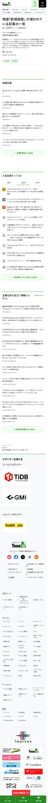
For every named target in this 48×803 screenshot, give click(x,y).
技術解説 (22, 712)
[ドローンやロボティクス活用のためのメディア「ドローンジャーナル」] (11, 786)
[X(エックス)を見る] (23, 557)
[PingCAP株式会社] (16, 476)
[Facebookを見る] (16, 557)
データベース (23, 636)
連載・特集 (5, 10)
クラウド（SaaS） (21, 646)
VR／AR (6, 655)
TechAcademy (8, 720)
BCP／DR (37, 661)
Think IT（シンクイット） (10, 4)
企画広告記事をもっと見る (25, 429)
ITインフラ (15, 10)
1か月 (37, 183)
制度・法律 (37, 676)
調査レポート (8, 695)
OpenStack (28, 12)
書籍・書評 (37, 712)
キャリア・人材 (23, 671)
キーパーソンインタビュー (38, 689)
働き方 (36, 666)
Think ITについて (9, 608)
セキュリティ (22, 666)
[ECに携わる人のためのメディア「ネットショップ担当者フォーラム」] (34, 772)
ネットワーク (34, 10)
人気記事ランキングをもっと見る (25, 277)
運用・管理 (37, 655)
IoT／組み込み (8, 631)
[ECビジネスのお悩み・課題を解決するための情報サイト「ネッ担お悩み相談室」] (21, 793)
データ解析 (37, 646)
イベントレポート (39, 12)
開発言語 (7, 641)
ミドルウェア (7, 636)
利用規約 (30, 569)
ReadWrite (22, 720)
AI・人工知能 (6, 12)
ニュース (6, 712)
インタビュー (8, 716)
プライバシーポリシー (15, 572)
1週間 (23, 183)
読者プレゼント (38, 600)
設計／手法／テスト (38, 636)
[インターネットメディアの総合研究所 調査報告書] (34, 758)
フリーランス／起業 (38, 671)
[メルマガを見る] (9, 557)
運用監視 (7, 666)
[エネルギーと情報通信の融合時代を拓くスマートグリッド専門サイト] (11, 772)
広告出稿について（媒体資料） (35, 565)
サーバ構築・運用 (38, 695)
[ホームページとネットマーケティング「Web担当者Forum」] (11, 758)
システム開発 (23, 631)
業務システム (23, 689)
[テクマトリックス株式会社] (14, 525)
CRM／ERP (22, 652)
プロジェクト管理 (8, 660)
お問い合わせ (12, 569)
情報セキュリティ (23, 695)
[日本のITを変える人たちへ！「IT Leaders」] (34, 765)
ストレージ (7, 626)
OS (35, 631)
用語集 (4, 448)
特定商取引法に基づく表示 (34, 573)
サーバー (24, 10)
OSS (35, 652)
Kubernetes (17, 12)
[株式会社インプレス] (23, 737)
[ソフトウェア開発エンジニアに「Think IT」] (34, 751)
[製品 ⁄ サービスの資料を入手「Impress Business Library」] (11, 779)
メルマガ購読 (8, 600)
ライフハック (7, 676)
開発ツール (22, 641)
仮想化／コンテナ (39, 626)
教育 (20, 676)
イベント (21, 716)
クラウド (21, 626)
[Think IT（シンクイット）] (19, 546)
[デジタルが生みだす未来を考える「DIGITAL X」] (34, 779)
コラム (36, 716)
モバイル (6, 652)
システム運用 (23, 661)
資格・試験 (7, 671)
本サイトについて (13, 564)
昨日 (9, 183)
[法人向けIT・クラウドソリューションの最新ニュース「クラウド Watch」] (11, 765)
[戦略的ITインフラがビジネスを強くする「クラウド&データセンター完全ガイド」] (11, 751)
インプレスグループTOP (35, 577)
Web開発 (37, 641)
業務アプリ (7, 646)
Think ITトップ (6, 445)
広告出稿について (23, 608)
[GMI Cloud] (16, 497)
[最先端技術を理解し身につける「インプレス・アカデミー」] (34, 786)
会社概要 (11, 577)
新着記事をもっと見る (25, 153)
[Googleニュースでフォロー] (29, 557)
